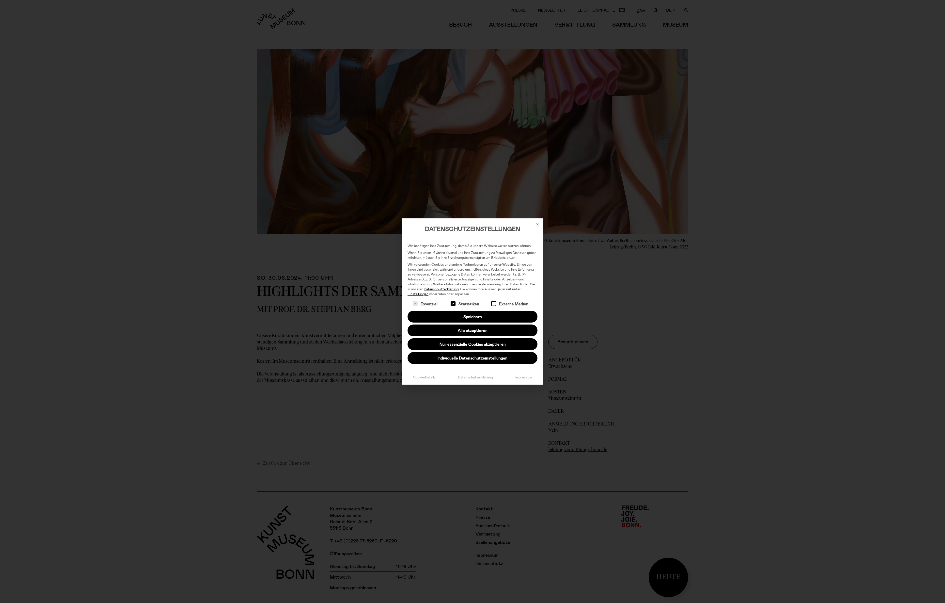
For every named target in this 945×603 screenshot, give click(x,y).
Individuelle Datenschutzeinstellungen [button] (472, 358)
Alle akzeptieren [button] (473, 330)
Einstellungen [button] (418, 294)
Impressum (523, 377)
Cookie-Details (424, 377)
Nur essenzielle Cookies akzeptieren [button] (473, 344)
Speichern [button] (472, 316)
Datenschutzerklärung (441, 289)
